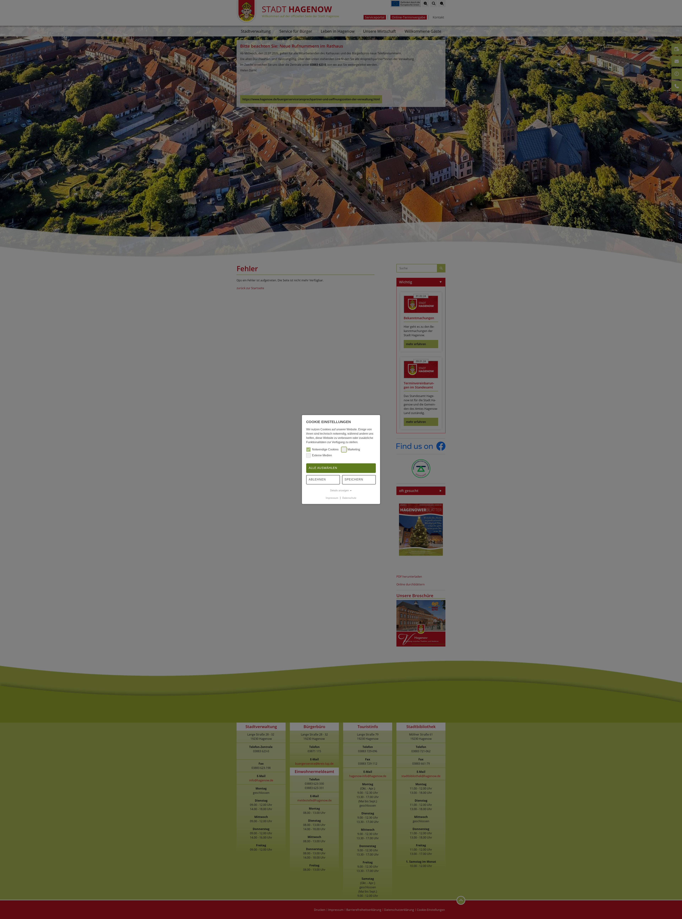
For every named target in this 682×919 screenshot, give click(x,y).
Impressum (332, 497)
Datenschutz (349, 497)
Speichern (354, 479)
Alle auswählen (323, 467)
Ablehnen (317, 479)
